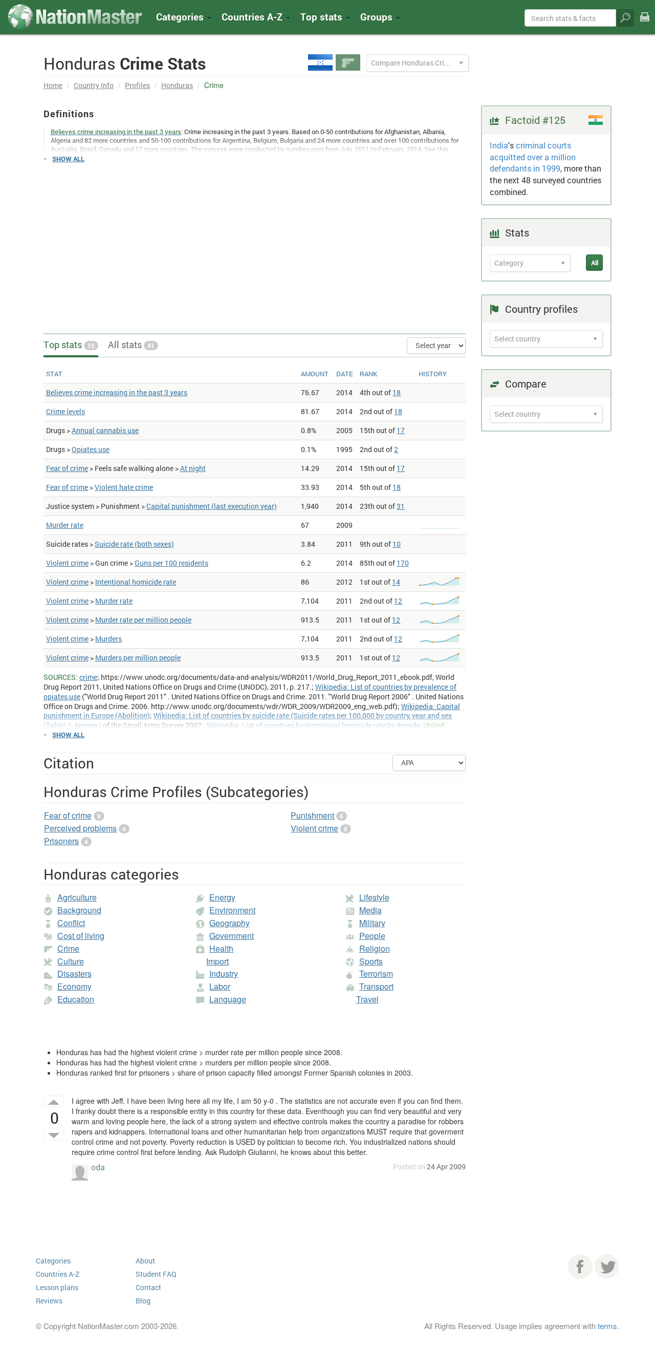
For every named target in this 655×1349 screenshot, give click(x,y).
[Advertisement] (254, 243)
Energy (222, 897)
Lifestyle (374, 897)
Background (79, 910)
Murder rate (64, 525)
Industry (223, 973)
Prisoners (61, 841)
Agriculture (77, 897)
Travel (367, 999)
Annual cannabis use (105, 430)
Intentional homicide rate (135, 582)
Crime (68, 948)
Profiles (137, 85)
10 (396, 544)
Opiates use (91, 449)
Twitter (607, 1266)
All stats (131, 344)
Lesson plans (57, 1287)
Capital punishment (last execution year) (211, 506)
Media (370, 910)
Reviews (49, 1300)
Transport (376, 986)
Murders (108, 639)
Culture (70, 961)
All (594, 262)
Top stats (69, 344)
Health (221, 948)
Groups (377, 16)
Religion (374, 948)
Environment (232, 910)
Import (217, 961)
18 (396, 392)
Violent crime (67, 563)
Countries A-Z (57, 1274)
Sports (371, 961)
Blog (143, 1300)
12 (398, 601)
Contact (148, 1287)
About (145, 1261)
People (372, 935)
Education (75, 999)
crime (88, 677)
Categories (181, 16)
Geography (229, 923)
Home (52, 85)
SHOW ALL (68, 158)
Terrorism (376, 973)
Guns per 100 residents (171, 563)
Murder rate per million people (143, 620)
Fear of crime (67, 468)
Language (227, 999)
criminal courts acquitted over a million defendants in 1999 (533, 157)
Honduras (177, 85)
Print (644, 24)
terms (607, 1325)
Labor (219, 986)
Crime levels (65, 411)
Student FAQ (156, 1274)
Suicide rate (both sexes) (134, 544)
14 (396, 582)
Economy (74, 986)
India (499, 145)
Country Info (94, 85)
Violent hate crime (124, 487)
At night (193, 468)
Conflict (71, 923)
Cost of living (80, 935)
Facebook (580, 1266)
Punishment (312, 815)
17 (401, 430)
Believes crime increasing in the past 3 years (116, 392)
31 (401, 506)
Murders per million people (138, 657)
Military (372, 923)
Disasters (74, 973)
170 (403, 563)
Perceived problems (80, 828)
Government (231, 935)
